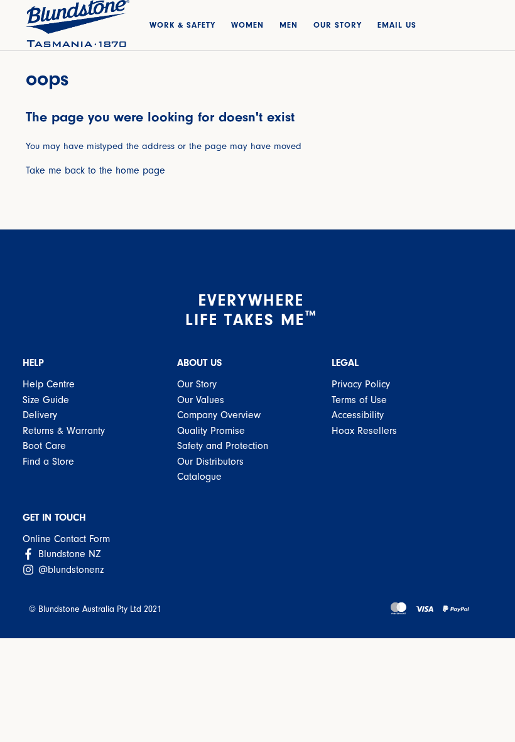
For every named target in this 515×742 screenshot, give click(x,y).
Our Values (200, 400)
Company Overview (219, 415)
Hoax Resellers (364, 430)
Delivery (40, 415)
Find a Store (48, 461)
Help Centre (49, 384)
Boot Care (44, 445)
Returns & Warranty (64, 430)
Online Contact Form (66, 539)
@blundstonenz (69, 569)
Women (247, 25)
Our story (337, 25)
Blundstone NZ (68, 554)
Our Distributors (210, 461)
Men (288, 25)
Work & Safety (182, 25)
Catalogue (199, 476)
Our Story (197, 384)
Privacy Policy (361, 384)
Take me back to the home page (95, 170)
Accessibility (358, 415)
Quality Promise (211, 430)
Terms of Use (359, 400)
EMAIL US (396, 25)
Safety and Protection (222, 445)
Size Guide (46, 400)
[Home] (77, 23)
